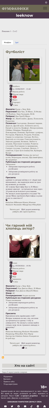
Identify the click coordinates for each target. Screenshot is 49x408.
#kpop (30, 333)
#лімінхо (18, 336)
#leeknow (9, 204)
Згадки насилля (28, 295)
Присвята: (11, 177)
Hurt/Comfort (21, 118)
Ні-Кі (32, 114)
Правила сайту (9, 381)
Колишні (24, 141)
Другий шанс (18, 125)
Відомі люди (18, 94)
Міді (14, 276)
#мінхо (26, 336)
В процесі (16, 102)
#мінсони (9, 331)
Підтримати (8, 376)
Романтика (10, 121)
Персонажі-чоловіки (21, 143)
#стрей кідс (10, 338)
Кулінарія (38, 150)
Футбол (35, 137)
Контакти (7, 379)
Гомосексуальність (32, 139)
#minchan (9, 202)
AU (13, 118)
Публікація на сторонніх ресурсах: (23, 162)
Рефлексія (19, 134)
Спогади (27, 137)
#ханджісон (34, 336)
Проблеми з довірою (34, 132)
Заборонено (10, 164)
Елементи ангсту (32, 125)
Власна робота (18, 91)
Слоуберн (25, 148)
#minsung (18, 331)
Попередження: (14, 155)
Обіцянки (16, 130)
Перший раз (26, 130)
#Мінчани (18, 202)
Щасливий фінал (36, 157)
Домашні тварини (34, 123)
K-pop (17, 109)
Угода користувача (10, 384)
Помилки (21, 132)
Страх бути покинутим (23, 150)
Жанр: (9, 119)
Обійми (9, 130)
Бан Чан (21, 111)
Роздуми (27, 134)
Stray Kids (26, 109)
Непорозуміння (36, 128)
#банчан (32, 202)
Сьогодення (21, 123)
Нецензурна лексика (20, 157)
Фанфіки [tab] (7, 42)
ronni (15, 263)
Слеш (15, 105)
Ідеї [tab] (16, 42)
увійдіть (15, 211)
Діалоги (33, 148)
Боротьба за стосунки (15, 139)
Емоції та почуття (13, 128)
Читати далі (14, 209)
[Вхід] (46, 2)
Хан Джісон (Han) (25, 288)
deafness (16, 86)
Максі (14, 99)
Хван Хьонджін (22, 114)
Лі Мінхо (29, 111)
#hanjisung (10, 333)
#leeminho (18, 204)
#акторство (10, 336)
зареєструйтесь (29, 211)
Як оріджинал (11, 159)
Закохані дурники (13, 141)
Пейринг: (10, 116)
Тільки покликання (13, 300)
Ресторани (10, 134)
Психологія (38, 118)
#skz (26, 333)
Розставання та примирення (26, 146)
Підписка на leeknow (3, 357)
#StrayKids (36, 204)
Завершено (16, 279)
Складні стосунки (13, 148)
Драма (30, 118)
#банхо (25, 202)
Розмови (35, 134)
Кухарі (8, 152)
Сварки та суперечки (14, 137)
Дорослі (9, 125)
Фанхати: (10, 109)
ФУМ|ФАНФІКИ (15, 8)
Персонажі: (11, 111)
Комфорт (25, 128)
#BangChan (27, 204)
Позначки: (11, 123)
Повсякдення (11, 132)
